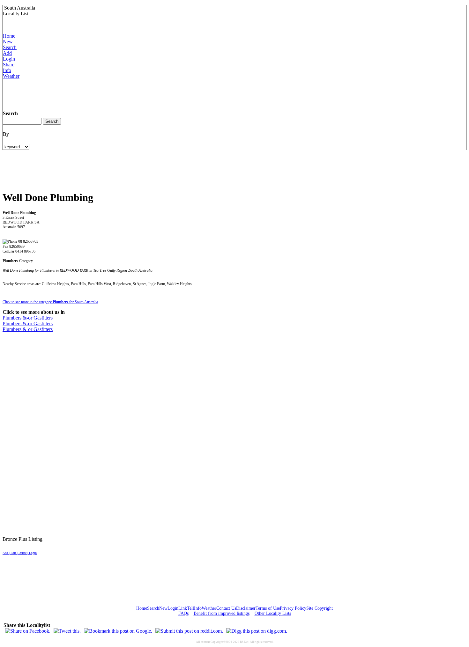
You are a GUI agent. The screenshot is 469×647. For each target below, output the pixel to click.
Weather (11, 76)
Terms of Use (268, 608)
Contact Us (226, 608)
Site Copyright (319, 608)
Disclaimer (246, 608)
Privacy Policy (293, 608)
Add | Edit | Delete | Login (20, 553)
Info (7, 70)
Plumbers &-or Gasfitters (28, 317)
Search (10, 47)
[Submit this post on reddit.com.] (189, 631)
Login (9, 59)
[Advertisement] (119, 93)
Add (7, 53)
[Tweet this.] (67, 631)
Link (182, 608)
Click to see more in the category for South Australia (50, 302)
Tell (190, 608)
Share (8, 64)
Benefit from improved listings (221, 613)
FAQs (183, 613)
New (8, 41)
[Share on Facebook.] (28, 631)
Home (9, 36)
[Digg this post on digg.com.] (257, 631)
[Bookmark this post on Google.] (118, 631)
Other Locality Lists (273, 613)
